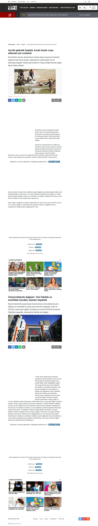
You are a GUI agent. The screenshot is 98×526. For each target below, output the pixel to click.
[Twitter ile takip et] (80, 518)
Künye (41, 519)
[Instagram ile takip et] (84, 518)
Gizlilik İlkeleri (53, 519)
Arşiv (28, 1)
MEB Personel (54, 7)
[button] (53, 100)
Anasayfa (35, 519)
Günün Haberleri (21, 1)
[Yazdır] (23, 100)
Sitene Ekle (33, 1)
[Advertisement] (49, 30)
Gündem (32, 7)
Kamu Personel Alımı (67, 7)
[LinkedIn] (16, 100)
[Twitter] (13, 100)
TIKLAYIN (39, 244)
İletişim (46, 519)
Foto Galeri (24, 7)
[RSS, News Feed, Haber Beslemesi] (88, 518)
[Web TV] (85, 1)
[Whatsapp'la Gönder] (20, 100)
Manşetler (14, 1)
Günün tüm (84, 15)
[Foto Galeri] (89, 1)
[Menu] (80, 7)
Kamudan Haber (42, 7)
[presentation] (14, 15)
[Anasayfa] (9, 1)
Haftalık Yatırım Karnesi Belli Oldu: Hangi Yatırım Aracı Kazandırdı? (45, 15)
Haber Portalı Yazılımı (16, 523)
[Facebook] (9, 100)
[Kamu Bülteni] (12, 7)
